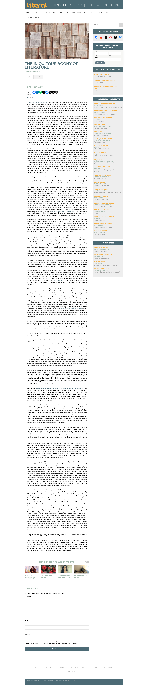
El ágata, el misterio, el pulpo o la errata (105, 265)
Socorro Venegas (101, 196)
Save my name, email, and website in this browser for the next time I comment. (51, 643)
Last (110, 55)
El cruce (97, 154)
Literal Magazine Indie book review (101, 667)
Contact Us (71, 671)
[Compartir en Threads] (43, 92)
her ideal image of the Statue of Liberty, (64, 211)
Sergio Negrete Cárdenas (104, 104)
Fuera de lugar (100, 183)
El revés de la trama (102, 140)
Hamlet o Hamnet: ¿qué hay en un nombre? (107, 272)
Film (45, 12)
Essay (27, 23)
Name (27, 620)
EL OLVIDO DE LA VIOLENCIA (103, 206)
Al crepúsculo (99, 232)
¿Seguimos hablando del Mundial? (104, 163)
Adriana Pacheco (101, 146)
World (34, 12)
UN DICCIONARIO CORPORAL (103, 204)
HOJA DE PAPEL (99, 213)
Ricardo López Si (101, 231)
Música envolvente (99, 220)
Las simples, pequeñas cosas (103, 199)
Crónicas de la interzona (103, 161)
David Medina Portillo (103, 255)
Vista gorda (98, 225)
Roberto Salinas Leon (103, 175)
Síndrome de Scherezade (103, 133)
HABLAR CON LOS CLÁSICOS (103, 156)
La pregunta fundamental (101, 251)
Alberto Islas (99, 91)
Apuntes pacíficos (99, 142)
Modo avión (98, 197)
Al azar (97, 218)
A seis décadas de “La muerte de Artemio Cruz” (108, 192)
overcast (97, 168)
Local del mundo (100, 190)
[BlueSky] (120, 37)
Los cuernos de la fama (101, 135)
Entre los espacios (101, 249)
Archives (90, 12)
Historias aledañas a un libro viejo (30, 577)
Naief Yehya (98, 159)
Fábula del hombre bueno (101, 258)
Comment (28, 596)
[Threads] (115, 37)
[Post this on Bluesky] (47, 92)
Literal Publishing (32, 18)
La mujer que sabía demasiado (103, 227)
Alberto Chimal (100, 152)
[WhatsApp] (40, 92)
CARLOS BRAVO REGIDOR (103, 76)
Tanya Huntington (101, 269)
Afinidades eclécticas (102, 126)
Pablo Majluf (99, 125)
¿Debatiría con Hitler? (100, 128)
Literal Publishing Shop (104, 12)
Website (27, 634)
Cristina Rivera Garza (103, 166)
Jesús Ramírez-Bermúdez (104, 203)
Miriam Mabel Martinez (103, 224)
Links (62, 667)
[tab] (29, 77)
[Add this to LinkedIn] (37, 92)
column (97, 119)
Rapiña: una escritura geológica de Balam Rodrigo (106, 170)
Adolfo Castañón (101, 189)
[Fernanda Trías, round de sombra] (65, 569)
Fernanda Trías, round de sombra (65, 576)
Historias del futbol (99, 234)
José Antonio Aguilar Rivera (105, 111)
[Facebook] (96, 37)
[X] (105, 37)
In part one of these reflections (37, 102)
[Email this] (53, 92)
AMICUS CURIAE (99, 112)
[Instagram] (100, 37)
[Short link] (56, 92)
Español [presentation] (38, 77)
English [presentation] (29, 77)
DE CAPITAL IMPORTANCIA (102, 176)
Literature (53, 12)
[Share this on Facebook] (34, 92)
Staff (35, 667)
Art (40, 12)
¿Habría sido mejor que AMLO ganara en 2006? (108, 107)
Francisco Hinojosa (102, 210)
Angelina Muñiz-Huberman (104, 217)
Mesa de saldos (100, 256)
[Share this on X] (50, 92)
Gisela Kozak (99, 82)
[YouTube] (110, 37)
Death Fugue (58, 280)
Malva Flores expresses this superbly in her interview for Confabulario (59, 388)
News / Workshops (78, 12)
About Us (48, 667)
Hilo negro (98, 263)
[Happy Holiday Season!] (48, 569)
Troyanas (97, 147)
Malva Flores (99, 262)
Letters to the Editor (78, 667)
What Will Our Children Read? (102, 149)
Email (27, 628)
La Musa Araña (99, 211)
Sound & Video (64, 12)
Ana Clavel (98, 132)
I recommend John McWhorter (71, 308)
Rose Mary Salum (101, 248)
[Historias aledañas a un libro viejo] (32, 569)
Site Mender (71, 680)
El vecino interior (101, 74)
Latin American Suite (102, 270)
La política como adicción (104, 80)
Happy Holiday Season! (47, 576)
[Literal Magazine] (37, 7)
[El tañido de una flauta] (81, 569)
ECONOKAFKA (98, 105)
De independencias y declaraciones (104, 114)
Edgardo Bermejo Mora (103, 139)
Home (27, 12)
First (96, 55)
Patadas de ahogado (100, 178)
